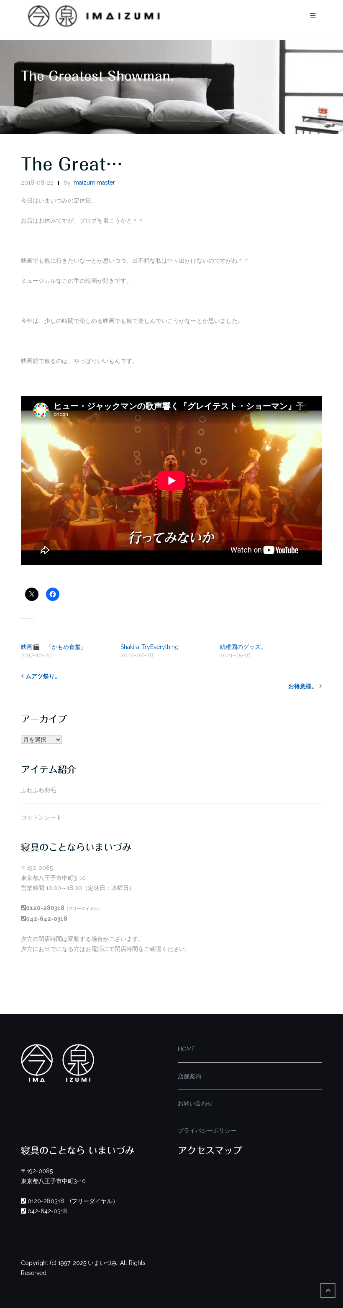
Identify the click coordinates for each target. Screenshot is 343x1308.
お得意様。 (302, 686)
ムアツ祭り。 (43, 676)
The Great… (72, 164)
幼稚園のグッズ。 (243, 647)
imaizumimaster (93, 182)
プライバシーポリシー (207, 1130)
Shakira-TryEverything (149, 647)
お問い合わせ (195, 1103)
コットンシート (41, 817)
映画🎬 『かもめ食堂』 (54, 647)
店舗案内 (189, 1076)
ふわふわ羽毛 (38, 790)
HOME (186, 1049)
